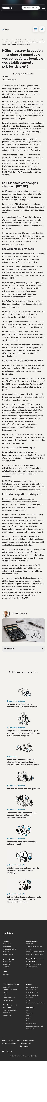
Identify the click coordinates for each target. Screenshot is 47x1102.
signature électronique (22, 294)
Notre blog (12, 40)
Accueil (4, 40)
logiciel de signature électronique (19, 452)
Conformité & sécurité (24, 40)
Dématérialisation (39, 40)
